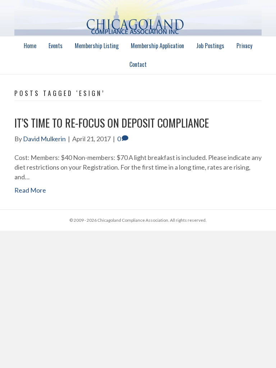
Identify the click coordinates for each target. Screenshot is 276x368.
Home (30, 45)
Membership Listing (97, 45)
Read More (30, 190)
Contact (138, 64)
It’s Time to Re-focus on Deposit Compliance (111, 123)
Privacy (244, 45)
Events (56, 45)
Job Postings (210, 45)
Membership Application (157, 45)
